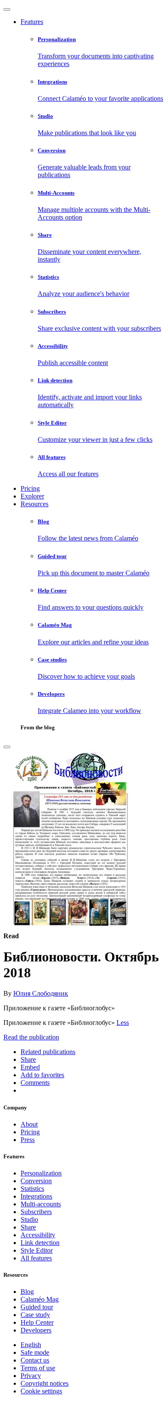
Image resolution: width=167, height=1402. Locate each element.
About (29, 1124)
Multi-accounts (41, 1204)
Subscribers (36, 1211)
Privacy (31, 1375)
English (31, 1344)
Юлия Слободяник (40, 993)
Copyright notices (45, 1383)
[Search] (6, 747)
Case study (35, 1314)
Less (122, 1022)
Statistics (32, 1188)
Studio (29, 1219)
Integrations (36, 1196)
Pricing (30, 488)
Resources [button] (34, 504)
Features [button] (32, 21)
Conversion (36, 1180)
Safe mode (35, 1352)
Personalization (41, 1173)
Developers (36, 1330)
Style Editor (37, 1250)
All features (36, 1258)
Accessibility (38, 1235)
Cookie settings (41, 1391)
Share (28, 1227)
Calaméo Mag (40, 1299)
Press (28, 1139)
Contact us (35, 1360)
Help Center (37, 1322)
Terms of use (38, 1368)
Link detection (40, 1242)
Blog (27, 1291)
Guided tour (37, 1307)
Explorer (32, 496)
